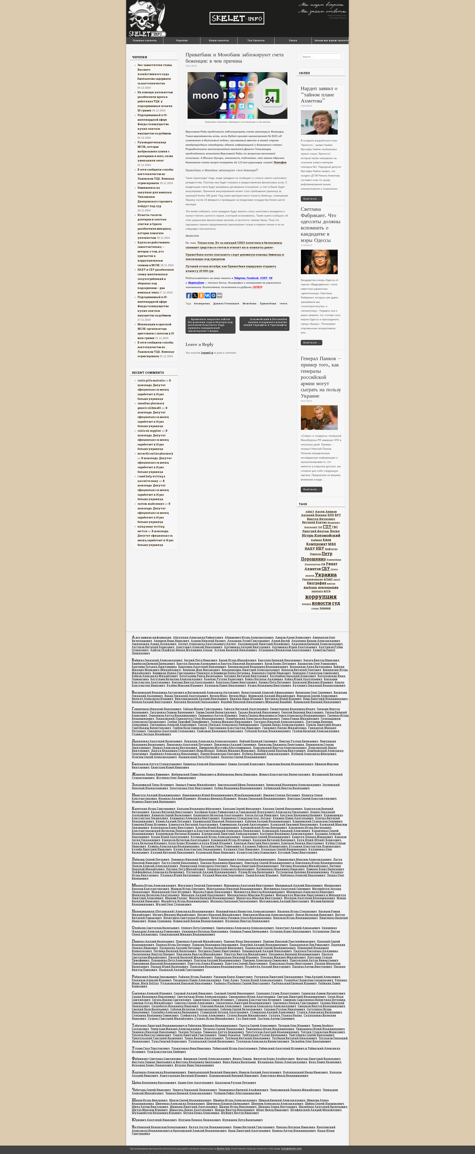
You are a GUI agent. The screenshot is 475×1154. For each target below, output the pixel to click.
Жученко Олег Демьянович (176, 777)
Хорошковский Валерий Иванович (234, 1075)
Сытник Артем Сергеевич (276, 1018)
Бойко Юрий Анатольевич (303, 679)
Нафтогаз (331, 548)
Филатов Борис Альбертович (274, 1058)
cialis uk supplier (149, 430)
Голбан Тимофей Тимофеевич (188, 721)
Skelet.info (223, 1148)
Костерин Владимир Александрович (286, 833)
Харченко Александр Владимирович (159, 1072)
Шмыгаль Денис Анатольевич (191, 1110)
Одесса (315, 554)
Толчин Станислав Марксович (323, 1032)
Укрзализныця (312, 579)
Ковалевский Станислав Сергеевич (317, 821)
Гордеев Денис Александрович (282, 724)
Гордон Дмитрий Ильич (323, 724)
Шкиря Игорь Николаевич (238, 1106)
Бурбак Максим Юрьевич (185, 685)
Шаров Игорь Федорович (150, 1100)
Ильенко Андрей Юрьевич (177, 798)
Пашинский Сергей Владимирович (270, 948)
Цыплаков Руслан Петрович (235, 1082)
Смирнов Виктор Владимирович (321, 1006)
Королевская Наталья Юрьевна (178, 833)
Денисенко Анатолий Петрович (189, 744)
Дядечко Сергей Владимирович (243, 757)
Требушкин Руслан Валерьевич (264, 1035)
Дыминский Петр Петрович (198, 757)
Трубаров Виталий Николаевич (247, 1038)
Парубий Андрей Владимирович (264, 944)
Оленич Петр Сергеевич (197, 928)
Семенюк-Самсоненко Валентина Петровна (314, 999)
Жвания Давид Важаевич (151, 774)
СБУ (326, 568)
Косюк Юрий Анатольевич (170, 837)
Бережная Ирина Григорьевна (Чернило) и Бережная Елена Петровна (201, 673)
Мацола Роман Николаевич (212, 892)
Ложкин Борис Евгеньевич (325, 869)
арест (336, 579)
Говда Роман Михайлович (300, 718)
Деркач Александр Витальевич (174, 747)
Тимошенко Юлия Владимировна (270, 1029)
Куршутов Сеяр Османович (256, 852)
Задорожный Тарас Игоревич (153, 784)
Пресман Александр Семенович (265, 960)
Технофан (279, 162)
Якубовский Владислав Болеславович (159, 1127)
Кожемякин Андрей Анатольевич (244, 824)
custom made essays (150, 503)
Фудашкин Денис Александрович (282, 1062)
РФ (323, 564)
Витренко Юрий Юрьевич (283, 698)
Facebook (252, 278)
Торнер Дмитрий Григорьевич (195, 1035)
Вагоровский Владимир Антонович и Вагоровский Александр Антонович (186, 692)
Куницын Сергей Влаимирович (284, 849)
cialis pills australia (151, 380)
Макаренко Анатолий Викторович (249, 885)
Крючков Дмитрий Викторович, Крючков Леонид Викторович (279, 843)
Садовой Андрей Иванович (193, 993)
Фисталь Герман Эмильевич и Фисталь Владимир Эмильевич (176, 1062)
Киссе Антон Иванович (262, 815)
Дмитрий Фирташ (315, 531)
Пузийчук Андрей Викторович (268, 966)
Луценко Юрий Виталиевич (180, 875)
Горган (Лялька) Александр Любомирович (228, 724)
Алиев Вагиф (280, 640)
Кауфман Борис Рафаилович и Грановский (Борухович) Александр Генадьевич (251, 812)
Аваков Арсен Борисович (293, 637)
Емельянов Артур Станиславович (157, 764)
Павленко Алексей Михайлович (199, 941)
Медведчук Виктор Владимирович (259, 892)
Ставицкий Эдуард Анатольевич (224, 1012)
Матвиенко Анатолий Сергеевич (287, 888)
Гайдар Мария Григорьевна (202, 709)
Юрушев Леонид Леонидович (199, 1120)
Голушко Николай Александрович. (279, 721)
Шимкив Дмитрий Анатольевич (193, 1106)
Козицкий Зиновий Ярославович (294, 824)
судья (315, 608)
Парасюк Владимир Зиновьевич (215, 944)
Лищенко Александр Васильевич (231, 869)
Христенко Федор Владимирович (284, 1075)
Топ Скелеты (256, 40)
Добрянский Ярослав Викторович (281, 750)
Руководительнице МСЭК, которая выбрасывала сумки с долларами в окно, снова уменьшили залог (155, 151)
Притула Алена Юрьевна (205, 963)
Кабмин (316, 540)
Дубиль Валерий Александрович (265, 753)
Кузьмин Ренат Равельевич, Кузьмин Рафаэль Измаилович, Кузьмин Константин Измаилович (271, 846)
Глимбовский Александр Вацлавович (253, 718)
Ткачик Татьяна (190, 1032)
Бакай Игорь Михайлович (237, 660)
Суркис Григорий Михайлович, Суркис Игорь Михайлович (191, 1018)
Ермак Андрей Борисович (246, 764)
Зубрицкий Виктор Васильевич (287, 788)
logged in (207, 352)
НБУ (320, 548)
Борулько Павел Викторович (236, 682)
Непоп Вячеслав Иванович (314, 914)
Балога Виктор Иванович (321, 660)
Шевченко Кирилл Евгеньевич (228, 1103)
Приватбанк (268, 303)
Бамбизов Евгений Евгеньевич (153, 663)
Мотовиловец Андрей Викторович (284, 901)
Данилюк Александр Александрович (211, 741)
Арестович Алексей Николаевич (199, 647)
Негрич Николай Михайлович (219, 914)
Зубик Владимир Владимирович (238, 788)
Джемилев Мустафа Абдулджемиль (225, 747)
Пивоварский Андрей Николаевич (267, 951)
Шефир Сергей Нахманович (324, 1103)
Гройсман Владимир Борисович (220, 731)
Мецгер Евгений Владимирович (212, 898)
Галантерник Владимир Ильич (292, 709)
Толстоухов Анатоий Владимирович (272, 1032)
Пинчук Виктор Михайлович (245, 954)
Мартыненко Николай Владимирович (234, 888)
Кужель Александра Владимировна (173, 846)
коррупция (321, 596)
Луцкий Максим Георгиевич (223, 875)
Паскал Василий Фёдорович (223, 948)
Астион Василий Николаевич (235, 650)
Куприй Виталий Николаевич (172, 852)
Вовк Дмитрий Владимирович (325, 698)
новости (321, 603)
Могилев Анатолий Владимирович (309, 898)
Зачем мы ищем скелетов (332, 40)
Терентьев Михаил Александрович (175, 1029)
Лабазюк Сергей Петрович (150, 859)
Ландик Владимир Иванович (221, 862)
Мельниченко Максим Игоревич (250, 895)
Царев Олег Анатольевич (195, 1082)
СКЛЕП (256, 287)
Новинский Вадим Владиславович (198, 921)
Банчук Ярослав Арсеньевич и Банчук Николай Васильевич (219, 663)
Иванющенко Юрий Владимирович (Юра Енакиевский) (222, 795)
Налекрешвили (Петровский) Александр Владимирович (173, 911)
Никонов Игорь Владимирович (295, 918)
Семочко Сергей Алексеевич (194, 1003)
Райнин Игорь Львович (195, 976)
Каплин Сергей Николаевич (283, 808)
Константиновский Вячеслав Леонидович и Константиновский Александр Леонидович (196, 830)
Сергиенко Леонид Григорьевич (296, 1003)
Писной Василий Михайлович (190, 957)
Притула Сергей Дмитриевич (246, 963)
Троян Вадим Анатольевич (204, 1038)
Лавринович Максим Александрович (304, 859)
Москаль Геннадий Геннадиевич (234, 901)
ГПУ (327, 526)
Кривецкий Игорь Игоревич (231, 840)
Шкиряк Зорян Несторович (277, 1106)
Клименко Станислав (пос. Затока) (246, 818)
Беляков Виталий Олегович (301, 670)
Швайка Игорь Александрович (235, 1100)
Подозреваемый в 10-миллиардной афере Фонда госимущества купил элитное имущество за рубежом (154, 124)
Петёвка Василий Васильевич (174, 951)
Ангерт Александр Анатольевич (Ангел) (207, 644)
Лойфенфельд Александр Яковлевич (158, 872)
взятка (331, 583)
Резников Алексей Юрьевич (152, 980)
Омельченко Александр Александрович (245, 928)
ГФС (335, 527)
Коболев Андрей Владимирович (268, 821)
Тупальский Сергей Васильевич (211, 1041)
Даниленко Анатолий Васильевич (157, 741)
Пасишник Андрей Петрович (180, 948)
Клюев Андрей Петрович (173, 821)
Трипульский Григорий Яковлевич (157, 1038)
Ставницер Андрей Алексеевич (272, 1012)
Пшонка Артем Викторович (312, 966)
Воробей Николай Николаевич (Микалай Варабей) (256, 702)
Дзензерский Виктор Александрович (280, 747)
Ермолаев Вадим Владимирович (290, 764)
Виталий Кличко (314, 522)
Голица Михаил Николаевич (231, 721)
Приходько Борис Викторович (291, 963)
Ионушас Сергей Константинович (312, 798)
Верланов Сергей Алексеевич (317, 695)
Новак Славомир (159, 921)
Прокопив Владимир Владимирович (216, 966)
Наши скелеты (219, 40)
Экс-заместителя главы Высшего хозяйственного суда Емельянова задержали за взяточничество (154, 74)
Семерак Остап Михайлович (152, 1003)
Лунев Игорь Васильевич (256, 872)
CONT (263, 278)
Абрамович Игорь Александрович (249, 637)
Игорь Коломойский (321, 535)
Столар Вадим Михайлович (247, 1015)
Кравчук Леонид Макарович (312, 837)
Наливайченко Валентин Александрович (246, 911)
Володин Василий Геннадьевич (196, 702)
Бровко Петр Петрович (275, 682)
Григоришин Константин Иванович (234, 728)
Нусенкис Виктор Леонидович (247, 921)
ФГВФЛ (328, 579)
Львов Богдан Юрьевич (262, 875)
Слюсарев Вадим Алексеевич (220, 1006)
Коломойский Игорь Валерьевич (263, 827)
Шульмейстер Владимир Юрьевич (157, 1113)
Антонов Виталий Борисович (153, 647)
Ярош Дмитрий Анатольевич (249, 1130)
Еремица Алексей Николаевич (205, 764)
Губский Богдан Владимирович (268, 731)
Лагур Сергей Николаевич (180, 862)
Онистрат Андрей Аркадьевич (297, 928)
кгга (327, 591)
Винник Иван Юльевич (246, 698)
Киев (327, 540)
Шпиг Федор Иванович (272, 1110)
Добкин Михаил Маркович (235, 750)
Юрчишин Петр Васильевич (242, 1120)
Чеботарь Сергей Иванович (151, 1090)
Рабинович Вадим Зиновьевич (154, 976)
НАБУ (310, 548)
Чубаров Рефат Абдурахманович (237, 1093)
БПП (330, 515)
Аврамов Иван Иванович (171, 640)
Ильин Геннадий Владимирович (262, 798)
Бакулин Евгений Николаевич (280, 660)
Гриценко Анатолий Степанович (171, 731)
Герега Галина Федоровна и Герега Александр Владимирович (282, 715)
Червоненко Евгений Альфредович (243, 1090)
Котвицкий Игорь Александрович (215, 837)
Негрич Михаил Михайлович (174, 914)
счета (283, 303)
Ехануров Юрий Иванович (170, 767)
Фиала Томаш (242, 1058)
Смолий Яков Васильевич (150, 1009)
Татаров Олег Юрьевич (294, 1025)
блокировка (202, 303)
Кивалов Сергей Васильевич (172, 815)
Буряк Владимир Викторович (269, 685)
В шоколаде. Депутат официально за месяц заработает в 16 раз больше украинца (154, 390)
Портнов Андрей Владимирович (217, 960)
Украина (326, 574)
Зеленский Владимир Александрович (293, 784)
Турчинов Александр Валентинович (262, 1041)
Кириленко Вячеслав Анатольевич (218, 815)
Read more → (311, 198)
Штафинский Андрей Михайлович (316, 1110)
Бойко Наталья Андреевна (264, 679)
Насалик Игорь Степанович (297, 911)
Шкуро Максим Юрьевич (150, 1110)
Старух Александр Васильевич (319, 1012)
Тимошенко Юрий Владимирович (320, 1029)
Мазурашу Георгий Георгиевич (200, 885)
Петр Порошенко (316, 556)
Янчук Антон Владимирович (210, 1127)
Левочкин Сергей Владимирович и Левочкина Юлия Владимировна (293, 862)
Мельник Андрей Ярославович (203, 895)
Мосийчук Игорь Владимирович (185, 901)
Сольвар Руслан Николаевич (284, 1009)
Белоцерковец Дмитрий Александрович (251, 670)
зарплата (317, 591)
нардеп (306, 603)
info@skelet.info (291, 1148)
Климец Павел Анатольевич (293, 818)
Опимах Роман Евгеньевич (249, 931)
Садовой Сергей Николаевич (234, 993)
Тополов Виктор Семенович (151, 1035)
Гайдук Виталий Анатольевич (246, 709)
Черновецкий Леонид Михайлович (295, 1090)
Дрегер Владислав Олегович (220, 753)
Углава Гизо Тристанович (151, 1048)
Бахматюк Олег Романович (317, 663)
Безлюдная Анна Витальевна (311, 666)
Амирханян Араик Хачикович (154, 644)
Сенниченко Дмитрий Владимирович (243, 1003)
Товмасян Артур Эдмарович (223, 1032)
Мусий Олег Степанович (173, 904)
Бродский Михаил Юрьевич (312, 682)
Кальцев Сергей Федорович (242, 808)
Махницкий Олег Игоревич (171, 892)
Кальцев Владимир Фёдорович (199, 808)
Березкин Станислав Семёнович (315, 673)
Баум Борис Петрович (280, 663)
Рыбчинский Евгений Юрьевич (294, 983)
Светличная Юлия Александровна (202, 996)
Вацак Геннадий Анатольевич (186, 695)
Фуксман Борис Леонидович (152, 1065)
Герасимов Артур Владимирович (173, 715)
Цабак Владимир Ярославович (154, 1082)
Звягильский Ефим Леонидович (240, 784)
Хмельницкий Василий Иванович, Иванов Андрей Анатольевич (234, 1072)
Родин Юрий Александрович (261, 980)
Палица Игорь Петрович (173, 944)
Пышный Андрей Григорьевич (181, 969)
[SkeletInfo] (237, 18)
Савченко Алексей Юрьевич (152, 993)
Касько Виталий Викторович (172, 812)
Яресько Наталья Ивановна (295, 1127)
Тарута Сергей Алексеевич (258, 1025)
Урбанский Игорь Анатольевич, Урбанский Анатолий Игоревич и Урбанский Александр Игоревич (236, 1049)
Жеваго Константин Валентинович (284, 774)
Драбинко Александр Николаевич (174, 753)
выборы (310, 587)
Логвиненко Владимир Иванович (280, 869)
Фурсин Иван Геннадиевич (194, 1065)
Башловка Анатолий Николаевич (202, 666)
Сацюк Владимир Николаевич (154, 996)
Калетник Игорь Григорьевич (153, 808)
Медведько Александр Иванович (310, 892)
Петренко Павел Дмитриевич (219, 951)
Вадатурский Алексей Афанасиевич (267, 692)
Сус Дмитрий (246, 1018)
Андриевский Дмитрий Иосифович (264, 644)
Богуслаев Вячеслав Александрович (176, 679)
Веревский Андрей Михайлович (271, 695)
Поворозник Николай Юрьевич (236, 957)
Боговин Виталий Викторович (246, 676)
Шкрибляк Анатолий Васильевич (323, 1106)
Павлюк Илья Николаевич (242, 941)
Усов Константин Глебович (166, 1051)
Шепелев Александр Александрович (277, 1103)
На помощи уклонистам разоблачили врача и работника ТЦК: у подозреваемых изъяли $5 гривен (155, 101)
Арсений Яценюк (314, 515)
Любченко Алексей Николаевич (302, 875)
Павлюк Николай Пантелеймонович (289, 941)
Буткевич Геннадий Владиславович (319, 685)
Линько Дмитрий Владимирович (254, 866)
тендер (325, 608)
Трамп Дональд (229, 1035)
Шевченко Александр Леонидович (180, 1103)
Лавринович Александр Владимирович (247, 859)
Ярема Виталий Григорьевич (254, 1127)
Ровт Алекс (231, 980)
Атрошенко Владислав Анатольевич (284, 650)
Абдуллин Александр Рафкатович (198, 637)
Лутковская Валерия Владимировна (302, 872)
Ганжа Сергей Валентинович (216, 712)
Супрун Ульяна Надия (285, 1015)
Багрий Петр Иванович (200, 660)
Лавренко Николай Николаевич (194, 859)
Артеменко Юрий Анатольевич (294, 647)
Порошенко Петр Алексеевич (171, 960)
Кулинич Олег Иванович (241, 849)
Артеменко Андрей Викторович (247, 647)
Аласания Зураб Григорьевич (248, 640)
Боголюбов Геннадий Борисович (293, 676)
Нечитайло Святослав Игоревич (186, 918)
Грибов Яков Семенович (190, 728)
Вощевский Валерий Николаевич (317, 702)
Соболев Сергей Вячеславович (241, 1009)
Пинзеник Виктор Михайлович (199, 954)
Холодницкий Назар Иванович (305, 1072)
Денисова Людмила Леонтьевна (281, 744)
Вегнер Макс (218, 695)
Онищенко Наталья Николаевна (205, 931)
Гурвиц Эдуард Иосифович (151, 734)
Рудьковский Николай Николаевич (186, 983)
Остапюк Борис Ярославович (290, 931)
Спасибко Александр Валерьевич (175, 1012)
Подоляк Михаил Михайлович (283, 957)
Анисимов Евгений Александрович (317, 644)
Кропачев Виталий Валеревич (274, 840)
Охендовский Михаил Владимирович (187, 934)
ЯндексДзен (196, 282)
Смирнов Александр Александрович (269, 1006)
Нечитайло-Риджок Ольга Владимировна (241, 918)
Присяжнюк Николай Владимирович (159, 963)
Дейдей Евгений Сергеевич (258, 741)
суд (336, 603)
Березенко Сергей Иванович (271, 673)
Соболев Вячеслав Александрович (194, 1009)
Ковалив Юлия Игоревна (149, 824)
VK (270, 278)
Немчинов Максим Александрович (268, 914)
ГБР (320, 527)
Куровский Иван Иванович (215, 852)
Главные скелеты (145, 40)
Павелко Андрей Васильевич (153, 941)
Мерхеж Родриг (176, 898)
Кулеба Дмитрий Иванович (152, 849)
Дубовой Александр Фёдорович (313, 753)
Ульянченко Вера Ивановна (191, 1048)
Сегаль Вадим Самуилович (171, 999)
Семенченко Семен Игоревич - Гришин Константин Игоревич (237, 999)
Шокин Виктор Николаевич (235, 1110)
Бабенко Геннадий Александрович (157, 660)
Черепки (182, 40)
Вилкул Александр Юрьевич (152, 698)
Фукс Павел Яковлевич (325, 1062)
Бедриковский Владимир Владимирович (258, 666)
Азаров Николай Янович (208, 640)
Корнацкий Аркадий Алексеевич (286, 830)
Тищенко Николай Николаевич (154, 1032)
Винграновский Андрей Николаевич (201, 698)
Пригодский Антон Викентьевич (314, 960)
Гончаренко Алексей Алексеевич (173, 724)
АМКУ (309, 511)
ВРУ (338, 515)
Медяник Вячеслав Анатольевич (156, 895)
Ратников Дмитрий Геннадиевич (278, 976)
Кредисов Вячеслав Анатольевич (185, 840)
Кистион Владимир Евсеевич (301, 815)
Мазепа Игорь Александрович (154, 885)
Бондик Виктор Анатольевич (193, 682)
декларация (328, 587)
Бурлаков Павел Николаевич (225, 685)
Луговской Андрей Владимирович (211, 872)
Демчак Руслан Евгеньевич (298, 741)
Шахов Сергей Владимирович (190, 1100)
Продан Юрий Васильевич (169, 966)
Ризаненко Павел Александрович (197, 980)
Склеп (293, 40)
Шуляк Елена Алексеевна (201, 1113)
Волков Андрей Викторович (152, 702)
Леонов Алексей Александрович (155, 866)
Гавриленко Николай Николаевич (156, 709)
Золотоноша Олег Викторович (191, 788)
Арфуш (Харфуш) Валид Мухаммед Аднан (181, 650)
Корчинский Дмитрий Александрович (230, 833)
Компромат (316, 544)
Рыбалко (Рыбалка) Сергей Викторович (242, 983)
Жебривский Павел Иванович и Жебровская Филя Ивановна (214, 774)
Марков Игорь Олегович (188, 888)
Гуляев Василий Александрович (315, 731)
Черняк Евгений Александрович (188, 1093)
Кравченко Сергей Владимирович (266, 837)
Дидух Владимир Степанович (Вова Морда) (183, 750)
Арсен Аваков (326, 511)
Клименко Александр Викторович (195, 818)
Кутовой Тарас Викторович (297, 852)
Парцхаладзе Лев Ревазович (309, 944)
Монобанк (249, 303)
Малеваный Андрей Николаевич (299, 885)
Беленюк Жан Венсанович (201, 670)
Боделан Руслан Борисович (223, 679)
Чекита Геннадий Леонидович (194, 1090)
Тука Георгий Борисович (169, 1041)
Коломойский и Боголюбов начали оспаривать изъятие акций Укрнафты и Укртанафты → (265, 324)
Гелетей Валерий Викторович (302, 712)
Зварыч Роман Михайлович (195, 784)
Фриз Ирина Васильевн (239, 1062)
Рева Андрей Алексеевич (322, 976)
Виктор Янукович (321, 519)
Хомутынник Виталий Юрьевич (183, 1075)
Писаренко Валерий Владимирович (294, 954)
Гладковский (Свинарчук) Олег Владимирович (190, 718)
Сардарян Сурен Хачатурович (278, 993)
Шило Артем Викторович (150, 1106)
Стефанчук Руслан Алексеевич (202, 1015)
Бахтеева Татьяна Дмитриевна (154, 666)
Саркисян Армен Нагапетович (323, 993)
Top (466, 1145)
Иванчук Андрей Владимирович (156, 795)
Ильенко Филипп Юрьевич (217, 798)
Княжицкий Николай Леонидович (218, 821)
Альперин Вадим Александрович (315, 640)
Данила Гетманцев (226, 303)
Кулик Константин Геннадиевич (197, 849)
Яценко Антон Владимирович (294, 1130)
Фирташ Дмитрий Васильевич (318, 1058)
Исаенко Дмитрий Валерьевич (154, 801)
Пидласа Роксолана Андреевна (315, 951)
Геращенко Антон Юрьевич (217, 715)
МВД (332, 544)
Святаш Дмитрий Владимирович (301, 996)
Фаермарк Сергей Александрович (207, 1058)
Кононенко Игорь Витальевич (310, 827)
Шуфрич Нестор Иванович (240, 1113)
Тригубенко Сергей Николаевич (311, 1035)
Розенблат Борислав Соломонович (308, 980)
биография (316, 583)
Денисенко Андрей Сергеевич (235, 744)
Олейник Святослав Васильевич (155, 928)
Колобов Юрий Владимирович (217, 827)
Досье (335, 531)
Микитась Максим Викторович (259, 898)
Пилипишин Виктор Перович (153, 954)
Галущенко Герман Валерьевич (172, 712)
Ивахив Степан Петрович (281, 795)
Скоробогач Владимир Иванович (175, 1006)
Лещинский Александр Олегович (204, 866)
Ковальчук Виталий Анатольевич (193, 824)
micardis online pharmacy (155, 453)
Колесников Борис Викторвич (172, 827)
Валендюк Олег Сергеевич (313, 692)
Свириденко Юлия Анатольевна (252, 996)
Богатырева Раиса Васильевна (201, 676)
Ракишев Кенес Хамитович (233, 976)
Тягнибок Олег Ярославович (311, 1041)
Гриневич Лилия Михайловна (284, 728)
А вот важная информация (151, 637)
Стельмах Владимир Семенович (155, 1015)
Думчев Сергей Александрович (154, 757)
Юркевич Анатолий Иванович (154, 1120)
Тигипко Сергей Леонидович (223, 1029)
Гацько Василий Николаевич (259, 712)
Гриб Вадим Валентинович (151, 728)
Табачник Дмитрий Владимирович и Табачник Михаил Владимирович (185, 1025)
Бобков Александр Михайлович (155, 676)
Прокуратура (312, 564)
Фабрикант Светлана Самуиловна (157, 1058)
